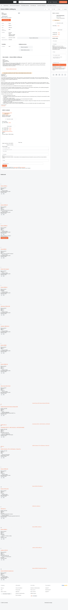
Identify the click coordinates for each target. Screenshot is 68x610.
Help (1, 589)
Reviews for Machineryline (20, 593)
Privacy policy (18, 589)
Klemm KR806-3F (4, 204)
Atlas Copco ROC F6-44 (5, 385)
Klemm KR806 (3, 345)
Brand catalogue (18, 595)
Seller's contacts (3, 591)
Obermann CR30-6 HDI (5, 306)
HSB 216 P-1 (3, 508)
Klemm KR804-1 (4, 185)
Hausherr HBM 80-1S (5, 326)
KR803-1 (10, 25)
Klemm (10, 23)
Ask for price (5, 16)
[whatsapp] (3, 124)
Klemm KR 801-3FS (5, 488)
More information (55, 36)
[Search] (19, 2)
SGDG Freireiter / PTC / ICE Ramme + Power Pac (11, 449)
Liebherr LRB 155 (4, 550)
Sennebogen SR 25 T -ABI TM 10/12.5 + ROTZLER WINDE (12, 427)
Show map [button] (20, 142)
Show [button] (10, 122)
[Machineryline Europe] (6, 2)
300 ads (6, 114)
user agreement (22, 167)
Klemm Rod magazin (5, 269)
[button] (45, 9)
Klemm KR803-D (4, 287)
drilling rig (10, 27)
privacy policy (16, 167)
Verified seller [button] (6, 113)
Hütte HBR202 (3, 249)
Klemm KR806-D (4, 225)
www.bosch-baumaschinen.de (7, 131)
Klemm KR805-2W (4, 468)
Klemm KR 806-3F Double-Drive (7, 570)
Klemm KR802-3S (4, 364)
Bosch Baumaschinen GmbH (7, 112)
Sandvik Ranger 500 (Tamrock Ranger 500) (9, 406)
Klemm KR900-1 (4, 529)
